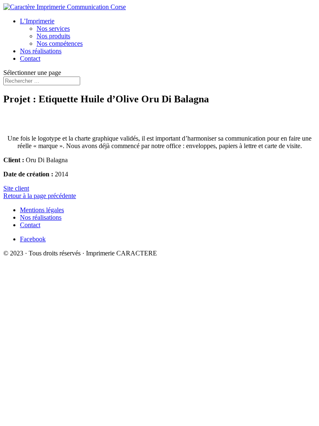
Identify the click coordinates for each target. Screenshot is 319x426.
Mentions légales (42, 209)
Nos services (53, 28)
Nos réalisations (40, 50)
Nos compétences (60, 43)
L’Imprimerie (37, 21)
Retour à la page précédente (39, 195)
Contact (30, 58)
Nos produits (53, 36)
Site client (16, 188)
